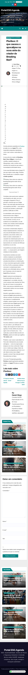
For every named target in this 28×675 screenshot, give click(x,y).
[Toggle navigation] (25, 28)
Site (4, 538)
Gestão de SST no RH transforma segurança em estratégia (13, 597)
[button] (20, 28)
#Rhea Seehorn (16, 79)
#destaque (15, 75)
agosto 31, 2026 (9, 582)
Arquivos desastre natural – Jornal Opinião (8, 380)
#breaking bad (16, 73)
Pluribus (22, 146)
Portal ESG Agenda (10, 10)
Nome (5, 521)
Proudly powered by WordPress (8, 669)
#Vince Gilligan (16, 82)
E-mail (5, 530)
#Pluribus (14, 77)
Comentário (6, 490)
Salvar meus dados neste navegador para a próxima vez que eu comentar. (14, 550)
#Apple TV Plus (16, 68)
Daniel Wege (16, 64)
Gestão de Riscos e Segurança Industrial (13, 38)
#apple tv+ (14, 70)
